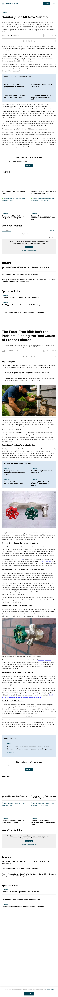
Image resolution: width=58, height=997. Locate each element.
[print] (55, 41)
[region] (29, 234)
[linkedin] (26, 41)
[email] (34, 41)
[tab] (6, 230)
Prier (21, 559)
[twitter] (29, 41)
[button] (3, 4)
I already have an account (29, 250)
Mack (3, 351)
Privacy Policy (50, 989)
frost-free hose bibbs (45, 561)
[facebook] (23, 41)
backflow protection (44, 660)
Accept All (29, 993)
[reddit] (31, 41)
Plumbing (4, 12)
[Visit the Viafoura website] (52, 238)
